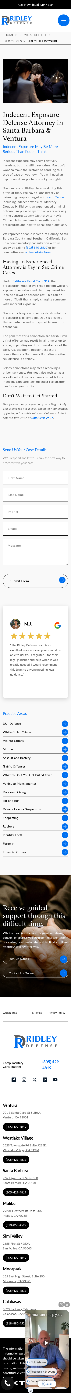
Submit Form (19, 580)
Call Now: (35, 4)
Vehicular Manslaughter (19, 783)
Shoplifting (10, 818)
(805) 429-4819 (51, 1064)
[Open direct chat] (61, 1304)
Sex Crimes (13, 41)
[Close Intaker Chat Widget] (67, 1304)
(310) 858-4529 (16, 1225)
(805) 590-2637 (37, 247)
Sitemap (37, 1012)
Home (9, 35)
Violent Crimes (13, 740)
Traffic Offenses (14, 766)
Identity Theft (12, 835)
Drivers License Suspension (22, 809)
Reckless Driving (14, 792)
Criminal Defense (33, 35)
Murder (8, 749)
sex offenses (56, 197)
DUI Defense (12, 723)
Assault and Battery (17, 758)
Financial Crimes (14, 852)
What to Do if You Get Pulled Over (27, 775)
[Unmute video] (47, 1343)
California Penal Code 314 (30, 281)
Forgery (8, 843)
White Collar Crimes (17, 732)
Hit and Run (11, 800)
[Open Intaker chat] (30, 1391)
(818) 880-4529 (16, 1323)
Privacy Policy (56, 1012)
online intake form (38, 252)
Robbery (8, 826)
